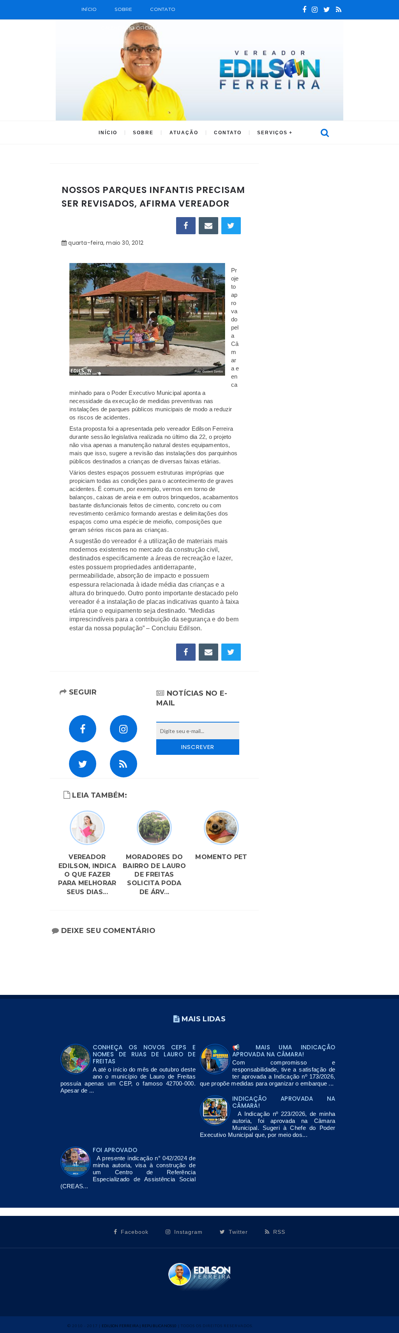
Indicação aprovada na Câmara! (283, 1102)
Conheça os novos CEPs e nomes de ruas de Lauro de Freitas (144, 1054)
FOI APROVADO (115, 1150)
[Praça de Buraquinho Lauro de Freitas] (147, 319)
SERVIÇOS (272, 132)
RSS (278, 1232)
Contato (162, 9)
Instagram (187, 1232)
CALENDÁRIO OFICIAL (128, 28)
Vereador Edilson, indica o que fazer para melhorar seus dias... (87, 874)
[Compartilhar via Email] (208, 225)
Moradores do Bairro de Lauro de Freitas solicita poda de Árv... (154, 874)
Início (89, 9)
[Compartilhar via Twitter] (231, 225)
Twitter (237, 1232)
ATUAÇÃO (183, 132)
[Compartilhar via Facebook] (186, 225)
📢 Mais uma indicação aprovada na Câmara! (283, 1050)
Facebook (133, 1232)
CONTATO (228, 132)
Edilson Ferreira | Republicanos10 (139, 1325)
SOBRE (123, 9)
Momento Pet (221, 857)
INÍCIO (108, 132)
